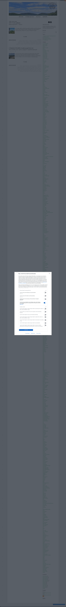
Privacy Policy (38, 333)
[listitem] (33, 290)
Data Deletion (27, 333)
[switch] (45, 292)
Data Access (33, 333)
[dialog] (33, 303)
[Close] (50, 274)
